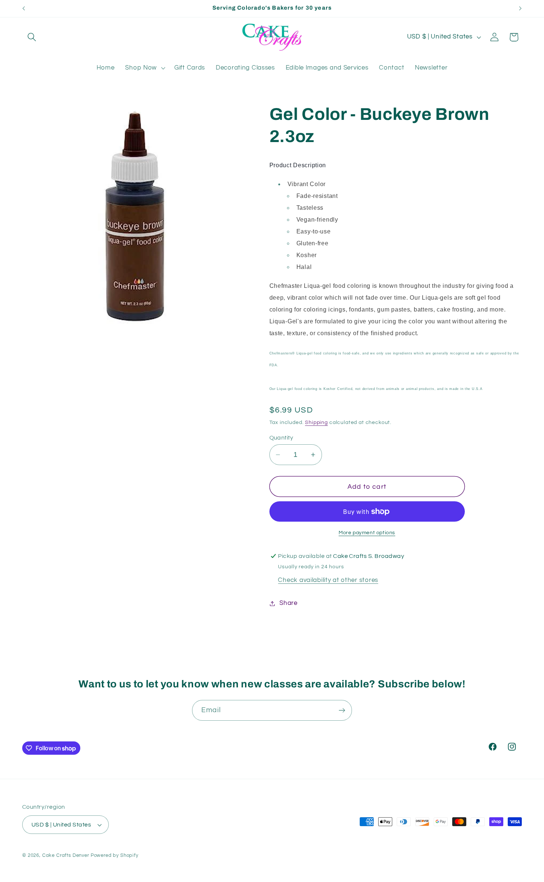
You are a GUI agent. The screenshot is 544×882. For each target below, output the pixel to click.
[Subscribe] (342, 710)
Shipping (316, 422)
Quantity (281, 438)
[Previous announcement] (24, 8)
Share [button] (288, 603)
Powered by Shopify (114, 855)
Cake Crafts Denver (65, 855)
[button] (32, 37)
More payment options (367, 532)
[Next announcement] (520, 8)
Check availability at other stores (328, 580)
